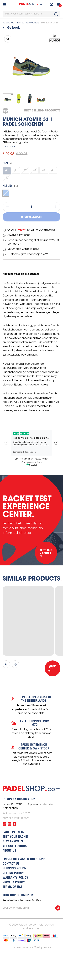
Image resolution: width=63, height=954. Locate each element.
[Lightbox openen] (7, 38)
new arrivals (13, 841)
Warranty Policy (15, 877)
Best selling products (28, 23)
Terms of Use (12, 887)
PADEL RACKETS (13, 832)
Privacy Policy (14, 882)
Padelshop (8, 23)
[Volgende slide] (15, 664)
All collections (15, 846)
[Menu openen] (4, 4)
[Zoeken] (55, 14)
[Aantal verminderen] (7, 206)
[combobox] (31, 14)
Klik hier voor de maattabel (21, 273)
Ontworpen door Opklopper (29, 947)
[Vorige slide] (6, 664)
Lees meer (9, 146)
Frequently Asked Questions (24, 859)
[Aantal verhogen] (56, 206)
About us (9, 850)
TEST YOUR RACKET (15, 836)
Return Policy (13, 873)
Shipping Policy (14, 868)
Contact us (11, 863)
